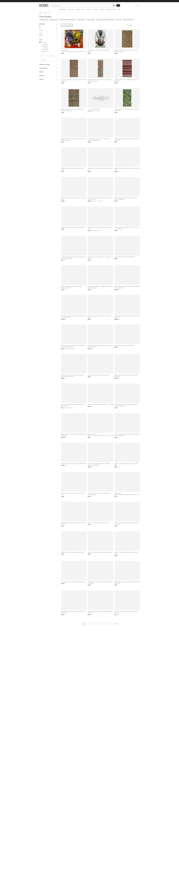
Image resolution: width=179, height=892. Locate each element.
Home (40, 12)
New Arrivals (62, 9)
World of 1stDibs (111, 9)
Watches (95, 9)
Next (115, 624)
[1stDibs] (43, 5)
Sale (119, 9)
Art (83, 9)
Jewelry (88, 9)
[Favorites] (136, 5)
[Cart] (138, 5)
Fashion (101, 9)
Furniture (71, 9)
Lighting (78, 9)
